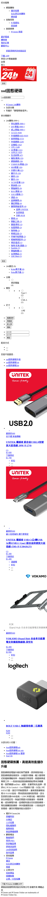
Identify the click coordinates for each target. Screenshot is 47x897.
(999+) (18, 124)
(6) (14, 197)
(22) (17, 170)
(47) (17, 155)
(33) (17, 158)
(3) (16, 221)
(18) (15, 176)
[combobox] (23, 92)
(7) (17, 194)
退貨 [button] (16, 51)
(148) (15, 147)
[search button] (2, 100)
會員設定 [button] (22, 51)
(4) (16, 203)
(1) (16, 243)
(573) (17, 139)
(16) (15, 179)
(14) (17, 182)
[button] (23, 17)
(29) (19, 164)
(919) (19, 136)
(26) (16, 167)
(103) (16, 152)
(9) (16, 188)
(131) (16, 150)
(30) (17, 161)
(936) (16, 133)
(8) (16, 191)
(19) (16, 173)
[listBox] (23, 342)
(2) (16, 224)
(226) (17, 142)
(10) (16, 185)
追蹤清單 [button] (10, 51)
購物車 (4, 40)
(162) (16, 145)
